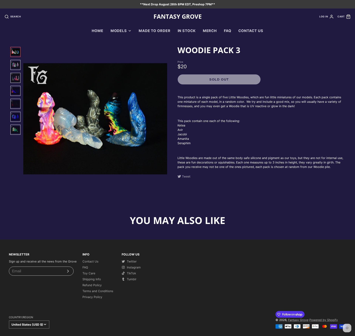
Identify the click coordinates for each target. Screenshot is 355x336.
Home (97, 31)
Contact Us (250, 31)
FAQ (227, 31)
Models (119, 31)
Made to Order (154, 31)
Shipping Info (91, 279)
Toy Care (88, 273)
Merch (210, 31)
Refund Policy (92, 285)
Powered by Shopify (323, 320)
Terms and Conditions (97, 291)
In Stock (187, 31)
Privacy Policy (92, 297)
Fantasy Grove (298, 320)
